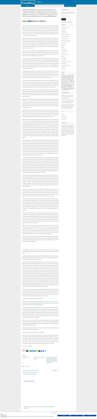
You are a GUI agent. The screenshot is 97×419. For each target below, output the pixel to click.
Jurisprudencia (63, 49)
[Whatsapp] (26, 21)
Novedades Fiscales (27, 366)
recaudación (62, 85)
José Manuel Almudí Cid (26, 18)
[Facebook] (31, 21)
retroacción (73, 85)
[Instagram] (33, 21)
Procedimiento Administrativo (65, 61)
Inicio (66, 5)
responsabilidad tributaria (65, 65)
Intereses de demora (67, 81)
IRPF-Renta (62, 45)
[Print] (25, 21)
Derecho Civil (63, 31)
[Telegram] (35, 21)
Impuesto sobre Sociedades (65, 40)
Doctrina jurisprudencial (64, 36)
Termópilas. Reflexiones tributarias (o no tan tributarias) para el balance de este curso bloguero (67, 107)
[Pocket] (37, 21)
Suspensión (69, 86)
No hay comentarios (37, 18)
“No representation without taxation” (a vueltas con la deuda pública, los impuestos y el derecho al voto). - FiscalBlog (67, 101)
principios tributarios (70, 84)
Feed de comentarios (64, 117)
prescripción (66, 84)
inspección (71, 80)
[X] (30, 21)
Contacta (73, 5)
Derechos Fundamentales (67, 76)
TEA (72, 86)
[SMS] (38, 21)
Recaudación (63, 63)
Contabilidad (63, 29)
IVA (61, 47)
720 (61, 74)
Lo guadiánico (54, 370)
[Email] (23, 21)
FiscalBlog (38, 1)
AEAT (63, 74)
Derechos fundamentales (64, 34)
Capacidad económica (64, 27)
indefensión (68, 80)
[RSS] (42, 21)
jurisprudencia (64, 82)
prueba (73, 84)
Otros (62, 56)
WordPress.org (63, 119)
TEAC (62, 87)
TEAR (64, 87)
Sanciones (62, 67)
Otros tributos (63, 58)
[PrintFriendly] (45, 21)
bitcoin (70, 74)
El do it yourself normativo (25, 357)
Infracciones (63, 43)
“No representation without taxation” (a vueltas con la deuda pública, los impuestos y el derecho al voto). (67, 96)
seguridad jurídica (64, 86)
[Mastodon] (40, 21)
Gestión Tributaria (63, 38)
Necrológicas (63, 52)
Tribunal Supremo (68, 89)
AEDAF (65, 74)
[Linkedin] (28, 21)
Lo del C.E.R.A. (71, 102)
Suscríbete (63, 19)
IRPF (71, 81)
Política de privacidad (53, 413)
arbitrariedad (67, 74)
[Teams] (43, 21)
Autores (69, 5)
